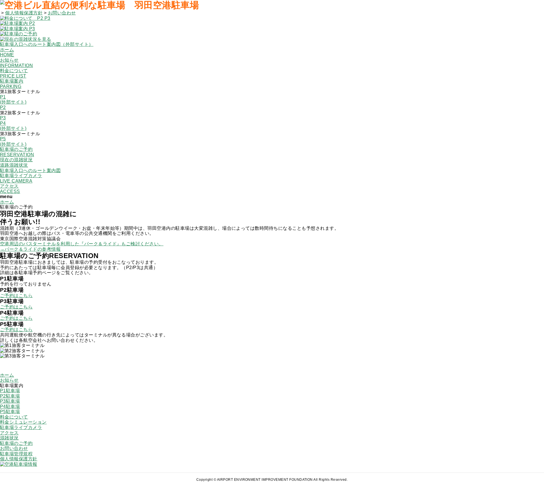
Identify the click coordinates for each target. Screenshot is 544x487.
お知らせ (9, 380)
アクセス (9, 432)
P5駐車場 (10, 411)
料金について (14, 417)
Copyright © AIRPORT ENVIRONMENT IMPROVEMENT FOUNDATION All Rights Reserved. (272, 480)
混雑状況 (9, 437)
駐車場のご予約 (16, 443)
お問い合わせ (62, 12)
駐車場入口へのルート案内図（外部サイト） (47, 44)
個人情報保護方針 (23, 12)
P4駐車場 (10, 406)
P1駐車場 (10, 390)
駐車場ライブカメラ (21, 427)
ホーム (7, 201)
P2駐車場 (10, 396)
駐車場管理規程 (16, 453)
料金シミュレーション (23, 422)
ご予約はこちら (16, 295)
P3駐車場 (10, 401)
